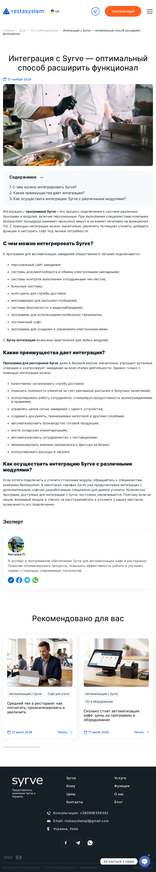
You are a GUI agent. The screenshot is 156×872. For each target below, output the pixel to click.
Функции (122, 786)
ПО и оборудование (99, 701)
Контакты (74, 802)
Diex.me (148, 867)
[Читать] (40, 686)
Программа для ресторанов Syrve (30, 363)
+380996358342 (94, 813)
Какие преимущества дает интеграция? (48, 193)
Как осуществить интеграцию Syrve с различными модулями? (69, 199)
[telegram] (78, 843)
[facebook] (65, 843)
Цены (71, 794)
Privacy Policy (54, 867)
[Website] (11, 580)
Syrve (71, 778)
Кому (70, 786)
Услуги (120, 778)
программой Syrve (41, 211)
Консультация (123, 11)
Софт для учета (58, 693)
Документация (88, 867)
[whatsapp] (90, 843)
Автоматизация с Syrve (25, 693)
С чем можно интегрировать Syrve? (45, 187)
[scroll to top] (149, 856)
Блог (118, 802)
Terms (70, 867)
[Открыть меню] (149, 11)
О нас (119, 794)
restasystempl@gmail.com (87, 821)
